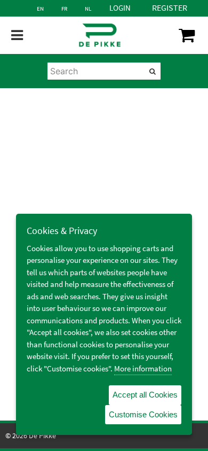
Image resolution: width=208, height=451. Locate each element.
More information (143, 368)
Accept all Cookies (145, 394)
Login (120, 8)
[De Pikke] (99, 35)
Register (169, 7)
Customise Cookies (143, 414)
